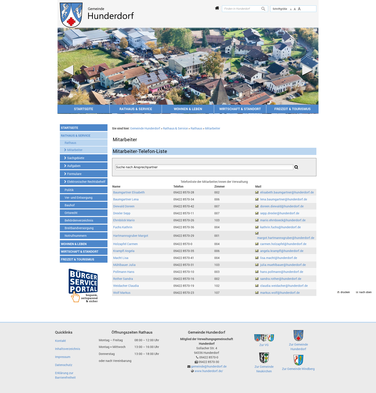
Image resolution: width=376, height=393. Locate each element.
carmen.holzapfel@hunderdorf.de (283, 244)
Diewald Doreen (123, 206)
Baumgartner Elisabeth (129, 192)
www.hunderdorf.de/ (209, 371)
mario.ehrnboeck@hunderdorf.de (283, 220)
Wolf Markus (121, 293)
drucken (345, 292)
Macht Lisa (120, 258)
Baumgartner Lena (126, 199)
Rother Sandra (123, 279)
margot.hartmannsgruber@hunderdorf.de (285, 238)
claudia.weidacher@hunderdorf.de (284, 286)
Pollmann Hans (123, 272)
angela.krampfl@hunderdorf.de (281, 251)
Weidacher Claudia (126, 286)
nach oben (365, 292)
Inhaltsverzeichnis (67, 349)
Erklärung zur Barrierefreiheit (65, 375)
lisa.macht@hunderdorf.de (278, 258)
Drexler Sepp (121, 213)
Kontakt (60, 341)
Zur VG (264, 345)
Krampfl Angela (123, 251)
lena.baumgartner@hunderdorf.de (283, 199)
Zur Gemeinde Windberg (298, 369)
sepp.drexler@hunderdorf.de (279, 213)
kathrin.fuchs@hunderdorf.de (280, 227)
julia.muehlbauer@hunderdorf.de (283, 265)
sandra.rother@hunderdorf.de (280, 279)
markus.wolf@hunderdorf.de (280, 293)
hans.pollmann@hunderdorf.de (281, 272)
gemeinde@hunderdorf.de (209, 366)
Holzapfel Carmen (125, 244)
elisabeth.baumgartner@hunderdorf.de (287, 192)
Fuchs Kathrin (122, 227)
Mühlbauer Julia (124, 265)
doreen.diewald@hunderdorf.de (282, 206)
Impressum (62, 357)
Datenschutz (63, 365)
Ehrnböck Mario (124, 220)
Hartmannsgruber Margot (130, 235)
